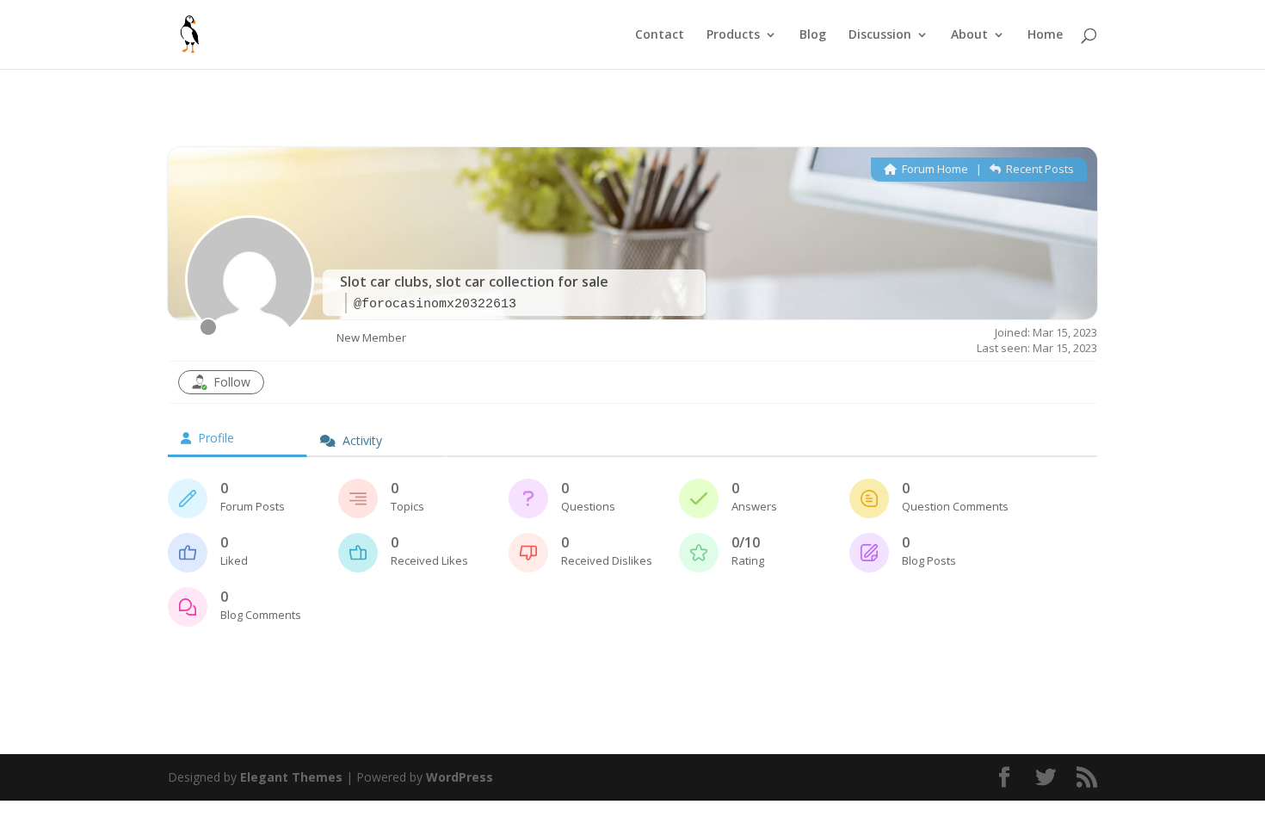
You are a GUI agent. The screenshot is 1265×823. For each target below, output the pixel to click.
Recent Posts (1038, 168)
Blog (812, 35)
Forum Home (933, 168)
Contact (659, 35)
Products (733, 35)
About (969, 35)
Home (1045, 35)
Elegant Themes (291, 777)
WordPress (459, 777)
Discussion (879, 35)
